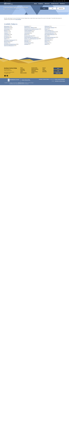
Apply (44, 8)
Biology (46, 29)
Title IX (21, 71)
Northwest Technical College (10, 68)
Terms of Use (22, 70)
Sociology (26, 44)
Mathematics (47, 40)
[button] (64, 1)
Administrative (7, 27)
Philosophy (26, 41)
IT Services (44, 70)
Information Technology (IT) (9, 40)
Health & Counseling (34, 69)
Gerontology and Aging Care (50, 37)
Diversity (32, 72)
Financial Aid (33, 70)
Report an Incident (23, 72)
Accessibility (22, 69)
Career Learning (48, 30)
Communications (27, 31)
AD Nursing (47, 26)
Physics (46, 41)
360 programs (6, 26)
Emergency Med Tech (28, 35)
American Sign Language (49, 27)
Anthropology (6, 29)
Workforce (62, 3)
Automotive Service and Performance (31, 29)
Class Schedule (18, 19)
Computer (6, 33)
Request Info (61, 8)
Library (43, 69)
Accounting (26, 26)
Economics (6, 35)
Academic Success (34, 71)
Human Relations (48, 38)
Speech (46, 44)
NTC (5, 9)
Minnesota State (21, 82)
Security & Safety (34, 67)
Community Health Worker (50, 31)
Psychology (47, 42)
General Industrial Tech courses (30, 37)
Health (5, 38)
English (46, 35)
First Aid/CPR (6, 37)
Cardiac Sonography (28, 30)
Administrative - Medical (29, 27)
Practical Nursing (27, 42)
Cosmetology (6, 34)
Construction (26, 33)
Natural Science (7, 41)
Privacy (21, 67)
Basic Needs (44, 71)
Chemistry (6, 31)
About (35, 3)
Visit (52, 8)
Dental (25, 34)
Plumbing (6, 42)
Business (5, 30)
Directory (44, 67)
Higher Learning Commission (60, 79)
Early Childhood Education (49, 34)
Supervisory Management (9, 45)
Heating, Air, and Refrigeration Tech (31, 38)
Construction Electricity (49, 33)
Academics (40, 3)
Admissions (47, 3)
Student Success (54, 3)
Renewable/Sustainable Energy (10, 44)
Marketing (26, 40)
